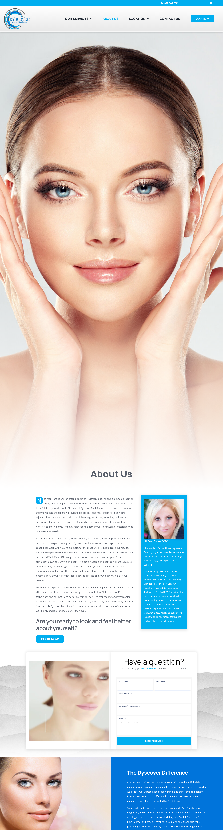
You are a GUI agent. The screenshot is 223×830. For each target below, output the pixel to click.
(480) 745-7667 (147, 668)
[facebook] (205, 3)
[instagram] (210, 3)
